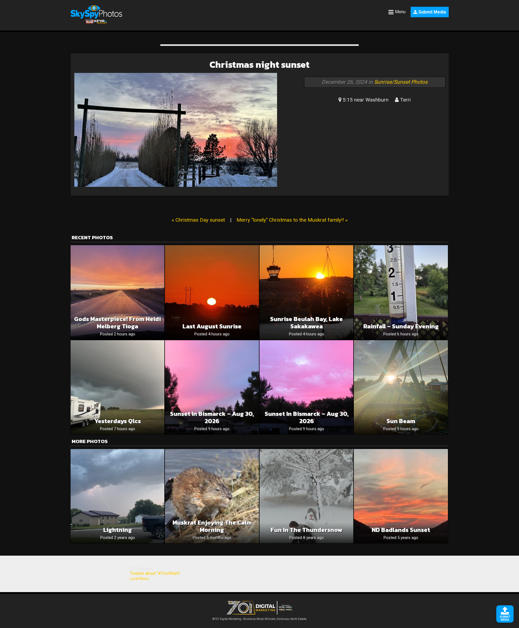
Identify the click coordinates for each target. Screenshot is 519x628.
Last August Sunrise (211, 326)
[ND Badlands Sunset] (401, 496)
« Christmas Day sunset (198, 220)
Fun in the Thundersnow (306, 530)
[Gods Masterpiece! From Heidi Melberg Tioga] (117, 292)
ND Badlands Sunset (401, 530)
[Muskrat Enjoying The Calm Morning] (212, 496)
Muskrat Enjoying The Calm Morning (212, 526)
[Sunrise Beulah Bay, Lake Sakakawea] (306, 292)
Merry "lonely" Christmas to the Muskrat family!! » (292, 220)
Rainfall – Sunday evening (401, 326)
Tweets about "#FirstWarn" (155, 573)
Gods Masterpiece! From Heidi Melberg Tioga (117, 322)
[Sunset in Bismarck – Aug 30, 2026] (212, 387)
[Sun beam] (401, 387)
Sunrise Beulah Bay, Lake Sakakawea (306, 322)
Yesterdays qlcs (117, 421)
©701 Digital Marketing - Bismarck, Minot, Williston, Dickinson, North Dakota (259, 618)
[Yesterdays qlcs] (117, 387)
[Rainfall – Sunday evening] (401, 292)
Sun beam (401, 421)
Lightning (117, 530)
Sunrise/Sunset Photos (401, 82)
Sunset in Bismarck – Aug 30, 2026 (212, 417)
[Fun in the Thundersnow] (306, 496)
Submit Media (431, 12)
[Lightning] (117, 496)
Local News (139, 578)
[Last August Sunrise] (212, 292)
